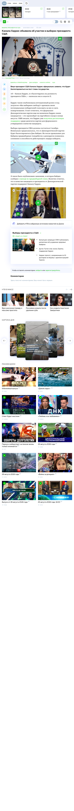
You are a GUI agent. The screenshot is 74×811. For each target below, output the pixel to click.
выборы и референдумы (19, 82)
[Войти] (65, 22)
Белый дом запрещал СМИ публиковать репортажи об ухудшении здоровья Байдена (54, 242)
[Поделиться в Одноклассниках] (4, 93)
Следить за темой (21, 236)
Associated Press (9, 78)
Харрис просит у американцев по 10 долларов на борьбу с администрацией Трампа (53, 257)
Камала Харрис (45, 82)
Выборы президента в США (11, 27)
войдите (39, 270)
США (53, 82)
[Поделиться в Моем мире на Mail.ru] (4, 103)
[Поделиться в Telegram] (4, 84)
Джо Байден (33, 82)
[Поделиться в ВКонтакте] (4, 89)
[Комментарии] (4, 109)
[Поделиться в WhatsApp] (4, 98)
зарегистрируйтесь (52, 270)
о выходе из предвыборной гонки (33, 179)
